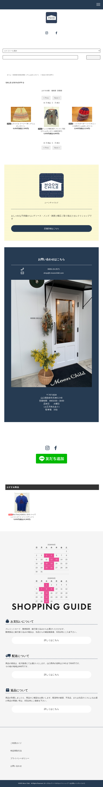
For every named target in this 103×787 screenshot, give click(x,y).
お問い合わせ (16, 766)
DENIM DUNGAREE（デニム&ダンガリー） (26, 75)
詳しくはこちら (51, 640)
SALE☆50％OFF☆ (48, 75)
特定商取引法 (16, 751)
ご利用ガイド (16, 743)
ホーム (9, 75)
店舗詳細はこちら (51, 228)
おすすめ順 (46, 91)
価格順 (53, 91)
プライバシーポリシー (19, 758)
